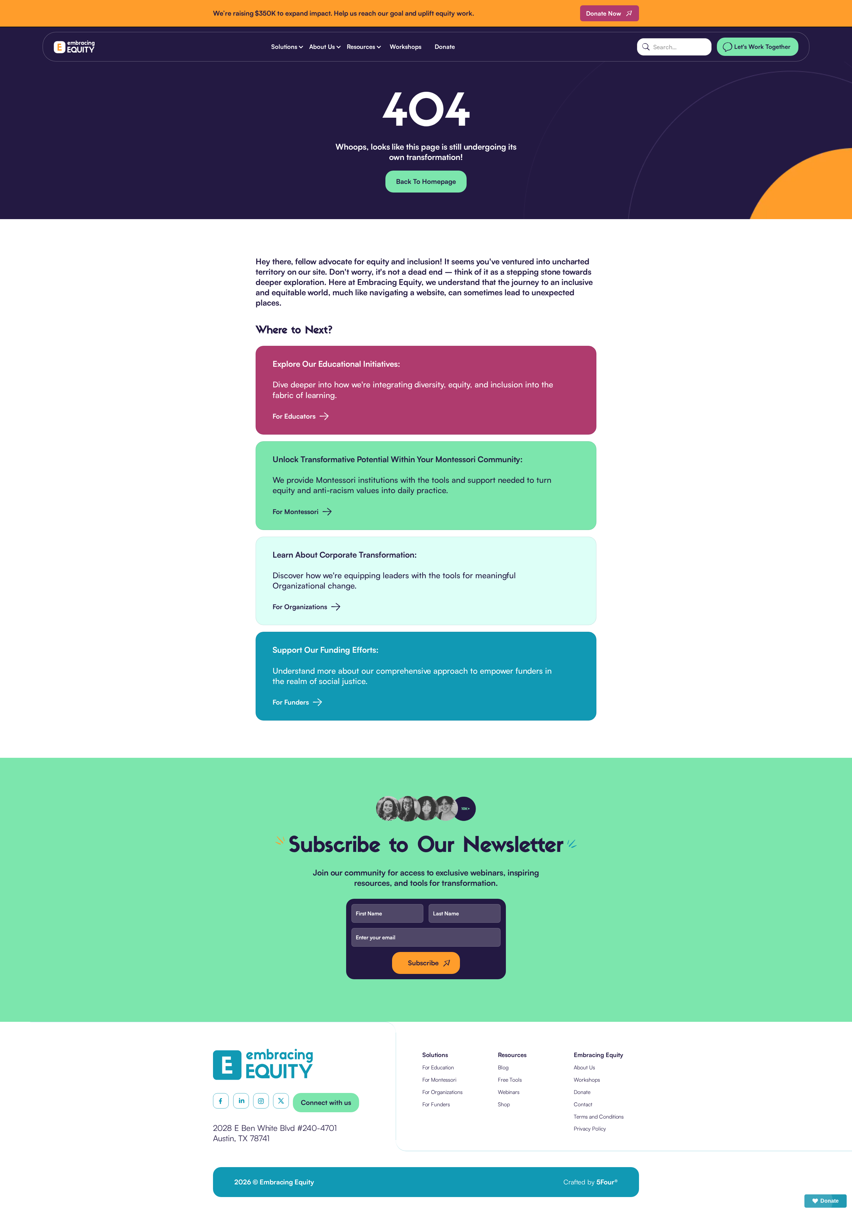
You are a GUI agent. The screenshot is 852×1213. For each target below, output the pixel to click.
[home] (74, 46)
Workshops (405, 46)
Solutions (435, 1054)
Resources (512, 1054)
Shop (504, 1104)
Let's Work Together (762, 46)
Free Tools (510, 1079)
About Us (584, 1067)
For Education (438, 1067)
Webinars (509, 1092)
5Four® (607, 1182)
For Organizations (442, 1092)
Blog (503, 1067)
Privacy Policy (590, 1128)
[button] (286, 46)
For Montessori (439, 1079)
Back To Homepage (426, 181)
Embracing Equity (598, 1054)
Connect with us (326, 1102)
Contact (583, 1104)
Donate (445, 46)
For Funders (436, 1104)
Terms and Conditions (599, 1116)
